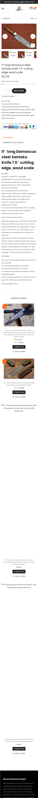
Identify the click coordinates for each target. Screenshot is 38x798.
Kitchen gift (27, 112)
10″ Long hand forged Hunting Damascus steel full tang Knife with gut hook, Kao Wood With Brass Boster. (19, 562)
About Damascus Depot (14, 779)
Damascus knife (25, 110)
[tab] (19, 137)
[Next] (32, 36)
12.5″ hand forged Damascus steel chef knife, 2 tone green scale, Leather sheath (19, 384)
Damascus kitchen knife (10, 110)
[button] (8, 96)
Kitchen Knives (14, 104)
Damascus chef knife (21, 107)
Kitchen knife (6, 115)
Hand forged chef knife (14, 112)
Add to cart (19, 91)
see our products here (9, 284)
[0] (30, 8)
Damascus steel (7, 221)
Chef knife (9, 107)
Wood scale (10, 118)
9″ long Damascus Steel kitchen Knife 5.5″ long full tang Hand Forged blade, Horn (19, 740)
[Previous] (5, 36)
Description (8, 137)
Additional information (13, 142)
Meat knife (15, 115)
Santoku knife (24, 115)
